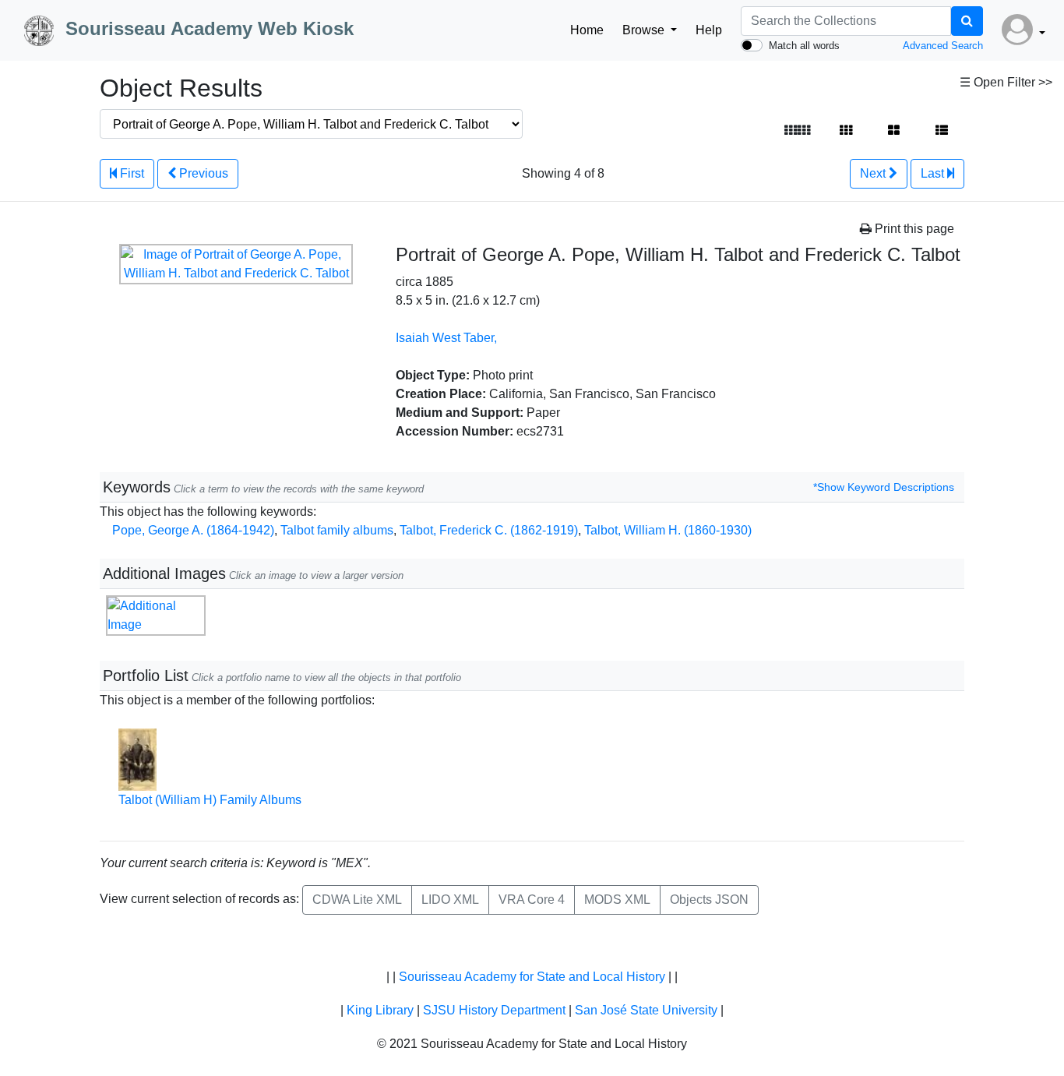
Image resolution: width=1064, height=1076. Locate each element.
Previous (202, 173)
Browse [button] (645, 30)
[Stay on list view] (941, 131)
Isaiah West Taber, (446, 337)
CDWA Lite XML (357, 899)
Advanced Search (943, 45)
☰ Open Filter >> (1006, 82)
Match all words (804, 45)
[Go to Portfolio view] (894, 131)
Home (587, 30)
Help (709, 30)
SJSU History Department (494, 1010)
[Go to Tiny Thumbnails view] (797, 131)
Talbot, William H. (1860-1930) (668, 530)
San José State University (646, 1010)
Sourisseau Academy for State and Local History (532, 976)
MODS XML (617, 899)
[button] (1023, 30)
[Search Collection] (967, 21)
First (130, 173)
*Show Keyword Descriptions (883, 487)
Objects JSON (709, 899)
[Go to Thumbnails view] (845, 131)
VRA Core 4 (532, 899)
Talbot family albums (336, 530)
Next (874, 173)
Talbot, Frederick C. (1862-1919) (489, 530)
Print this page (913, 228)
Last (934, 173)
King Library (380, 1010)
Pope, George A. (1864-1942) (193, 530)
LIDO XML (450, 899)
